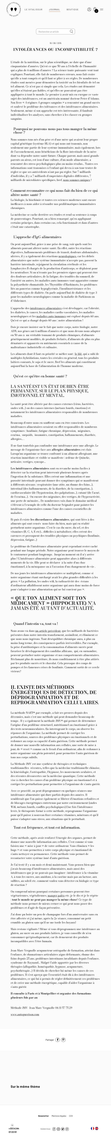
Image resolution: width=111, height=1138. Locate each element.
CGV (71, 1116)
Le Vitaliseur (34, 9)
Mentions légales (59, 1116)
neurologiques (67, 256)
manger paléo (56, 896)
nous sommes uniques (76, 180)
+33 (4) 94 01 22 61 (14, 1130)
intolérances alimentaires (46, 308)
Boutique (73, 9)
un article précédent (48, 631)
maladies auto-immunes (51, 316)
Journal (54, 9)
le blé (78, 354)
